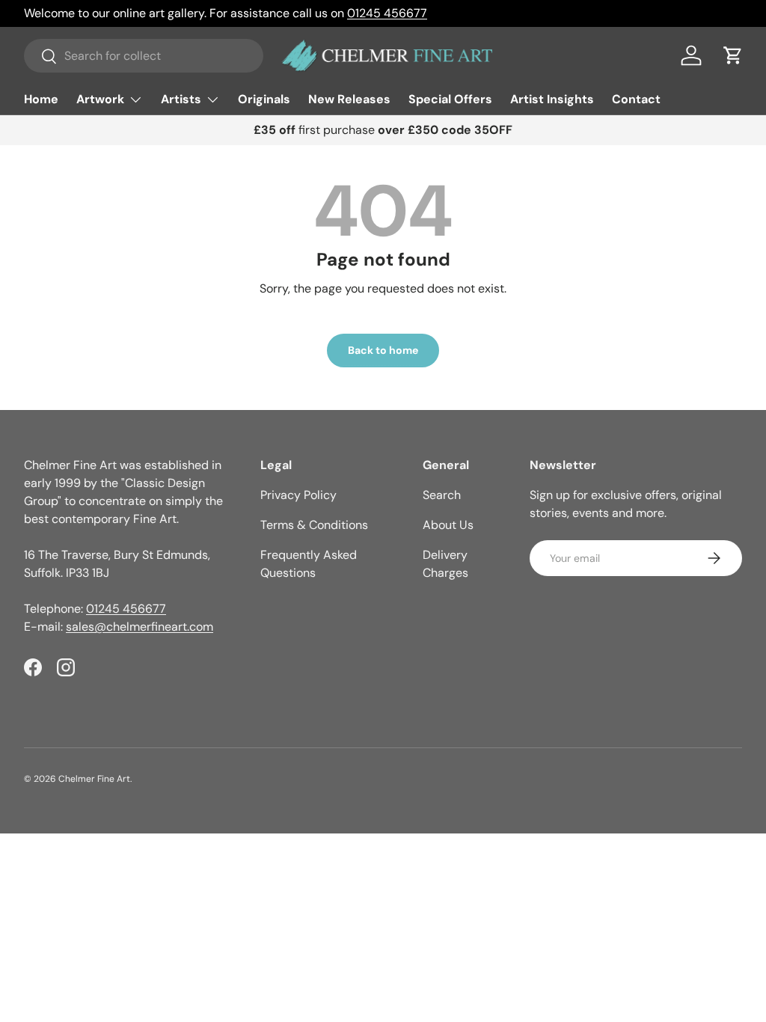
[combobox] (143, 56)
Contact (636, 99)
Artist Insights (552, 99)
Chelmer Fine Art (94, 779)
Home (41, 99)
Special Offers (450, 99)
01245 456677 (387, 13)
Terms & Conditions (314, 525)
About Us (448, 525)
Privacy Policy (298, 495)
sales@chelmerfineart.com (139, 626)
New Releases (349, 99)
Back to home (383, 350)
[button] (733, 55)
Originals (264, 99)
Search (442, 495)
